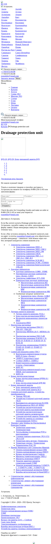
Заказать (19, 179)
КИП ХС (19, 367)
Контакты (15, 110)
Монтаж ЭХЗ (16, 96)
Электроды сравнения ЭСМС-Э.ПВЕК (32, 263)
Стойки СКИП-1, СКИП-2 (27, 361)
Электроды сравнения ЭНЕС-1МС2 (31, 249)
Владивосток (20, 20)
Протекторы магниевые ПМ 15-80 (30, 336)
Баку (17, 17)
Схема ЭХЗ (15, 94)
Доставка (15, 105)
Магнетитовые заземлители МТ (34, 283)
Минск (4, 39)
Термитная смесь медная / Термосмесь (32, 441)
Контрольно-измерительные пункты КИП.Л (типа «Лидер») (31, 355)
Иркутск (19, 28)
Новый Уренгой (22, 44)
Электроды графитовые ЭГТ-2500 (30, 278)
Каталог (14, 90)
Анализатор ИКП (23, 323)
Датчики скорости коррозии (23, 312)
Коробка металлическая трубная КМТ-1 (32, 472)
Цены (13, 103)
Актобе (18, 9)
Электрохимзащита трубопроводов (16, 524)
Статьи (14, 98)
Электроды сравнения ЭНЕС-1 (29, 247)
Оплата (14, 107)
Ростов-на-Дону (8, 50)
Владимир (19, 23)
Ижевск (4, 28)
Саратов (4, 55)
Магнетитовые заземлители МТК (35, 285)
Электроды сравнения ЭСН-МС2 (30, 260)
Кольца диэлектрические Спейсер (30, 454)
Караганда (5, 34)
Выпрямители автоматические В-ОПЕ (32, 403)
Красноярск (6, 36)
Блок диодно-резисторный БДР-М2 (31, 383)
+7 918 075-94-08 (8, 72)
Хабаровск (5, 64)
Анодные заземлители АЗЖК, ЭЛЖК (31, 271)
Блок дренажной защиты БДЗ (28, 387)
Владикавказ (6, 23)
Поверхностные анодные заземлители (32, 280)
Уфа (17, 61)
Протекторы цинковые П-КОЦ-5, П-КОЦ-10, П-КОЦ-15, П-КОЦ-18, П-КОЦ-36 (31, 340)
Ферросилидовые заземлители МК (35, 292)
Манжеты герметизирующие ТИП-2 (31, 456)
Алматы (4, 12)
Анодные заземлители (20, 269)
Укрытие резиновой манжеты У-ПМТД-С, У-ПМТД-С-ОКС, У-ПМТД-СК (33, 466)
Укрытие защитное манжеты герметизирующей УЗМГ (28, 462)
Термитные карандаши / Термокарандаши (26, 428)
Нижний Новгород (23, 42)
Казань (4, 31)
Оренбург (5, 47)
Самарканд (6, 53)
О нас (13, 101)
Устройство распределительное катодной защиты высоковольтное (30, 408)
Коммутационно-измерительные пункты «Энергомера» (29, 364)
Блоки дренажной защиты (22, 385)
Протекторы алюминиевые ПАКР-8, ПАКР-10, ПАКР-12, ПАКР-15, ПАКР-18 (31, 347)
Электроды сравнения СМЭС (28, 254)
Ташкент (5, 58)
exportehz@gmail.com (10, 76)
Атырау (18, 14)
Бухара (4, 20)
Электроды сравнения (20, 245)
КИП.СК (19, 374)
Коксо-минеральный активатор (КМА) (32, 470)
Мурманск (5, 42)
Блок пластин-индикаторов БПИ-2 (30, 316)
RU (2, 4)
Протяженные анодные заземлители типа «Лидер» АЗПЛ (31, 275)
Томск (18, 58)
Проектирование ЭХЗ (10, 518)
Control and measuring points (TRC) (25, 352)
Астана (18, 12)
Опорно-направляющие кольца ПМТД (32, 452)
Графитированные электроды (13, 506)
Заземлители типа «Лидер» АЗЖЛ (35, 296)
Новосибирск (7, 44)
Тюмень (4, 61)
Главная (14, 87)
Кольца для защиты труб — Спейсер (16, 520)
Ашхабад (5, 17)
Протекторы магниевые (21, 325)
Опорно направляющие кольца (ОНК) (17, 511)
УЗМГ (3, 513)
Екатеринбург (21, 25)
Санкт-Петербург (22, 53)
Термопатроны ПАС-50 (26, 445)
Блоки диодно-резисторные (22, 376)
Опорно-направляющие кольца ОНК (31, 450)
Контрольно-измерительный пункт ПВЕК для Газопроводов (30, 370)
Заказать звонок (7, 78)
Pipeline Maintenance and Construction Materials (30, 447)
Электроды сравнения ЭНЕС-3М (30, 251)
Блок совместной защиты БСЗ (28, 390)
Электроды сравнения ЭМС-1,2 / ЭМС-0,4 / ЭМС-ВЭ (30, 257)
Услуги (14, 92)
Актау (3, 9)
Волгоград (5, 25)
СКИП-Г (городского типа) (27, 358)
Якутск (4, 66)
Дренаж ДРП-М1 (23, 396)
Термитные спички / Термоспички (30, 443)
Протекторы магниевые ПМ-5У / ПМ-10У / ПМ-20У (30, 328)
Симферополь (21, 55)
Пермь (18, 47)
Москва (18, 39)
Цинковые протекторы (10, 515)
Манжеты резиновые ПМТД (28, 459)
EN (5, 4)
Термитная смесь (8, 509)
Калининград (21, 31)
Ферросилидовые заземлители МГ (35, 309)
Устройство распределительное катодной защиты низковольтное (30, 413)
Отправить (6, 206)
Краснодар (19, 34)
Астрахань (5, 14)
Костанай (19, 36)
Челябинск (19, 64)
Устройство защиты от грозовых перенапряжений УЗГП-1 (29, 419)
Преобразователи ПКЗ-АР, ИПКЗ (30, 405)
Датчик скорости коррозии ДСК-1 (30, 314)
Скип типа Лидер (8, 522)
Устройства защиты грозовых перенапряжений (21, 529)
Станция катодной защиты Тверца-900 (32, 416)
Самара (18, 50)
